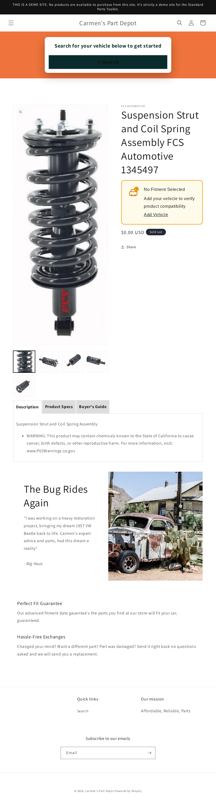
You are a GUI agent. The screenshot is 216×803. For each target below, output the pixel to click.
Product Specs (59, 406)
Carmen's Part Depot (99, 791)
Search (83, 711)
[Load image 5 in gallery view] (24, 386)
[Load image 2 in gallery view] (49, 362)
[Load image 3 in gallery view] (73, 362)
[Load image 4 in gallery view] (97, 362)
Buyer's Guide (92, 406)
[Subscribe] (149, 753)
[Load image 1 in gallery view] (24, 362)
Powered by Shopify (128, 791)
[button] (11, 23)
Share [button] (131, 247)
